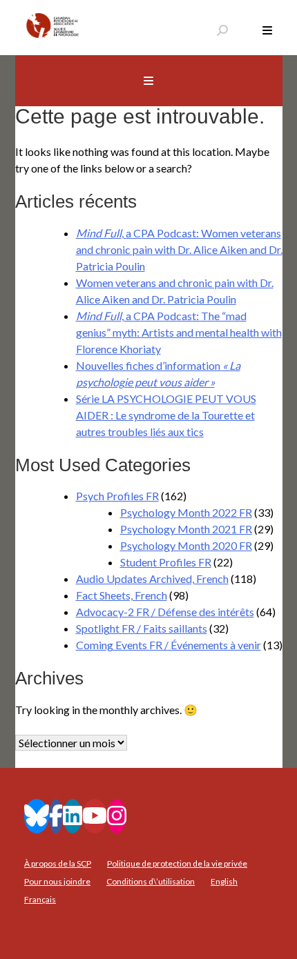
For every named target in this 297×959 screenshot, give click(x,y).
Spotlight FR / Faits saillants (141, 628)
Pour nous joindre (57, 881)
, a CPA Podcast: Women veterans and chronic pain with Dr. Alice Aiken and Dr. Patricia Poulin (179, 249)
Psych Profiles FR (117, 495)
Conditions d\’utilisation (150, 881)
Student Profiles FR (165, 562)
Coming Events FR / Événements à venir (168, 644)
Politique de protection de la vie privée (177, 863)
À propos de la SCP (57, 863)
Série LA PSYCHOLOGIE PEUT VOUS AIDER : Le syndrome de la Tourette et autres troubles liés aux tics (166, 415)
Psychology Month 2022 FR (186, 512)
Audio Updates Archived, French (152, 578)
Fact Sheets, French (121, 595)
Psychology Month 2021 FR (186, 528)
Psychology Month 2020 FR (186, 545)
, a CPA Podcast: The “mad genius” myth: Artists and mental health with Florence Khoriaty (179, 332)
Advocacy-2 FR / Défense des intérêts (165, 611)
